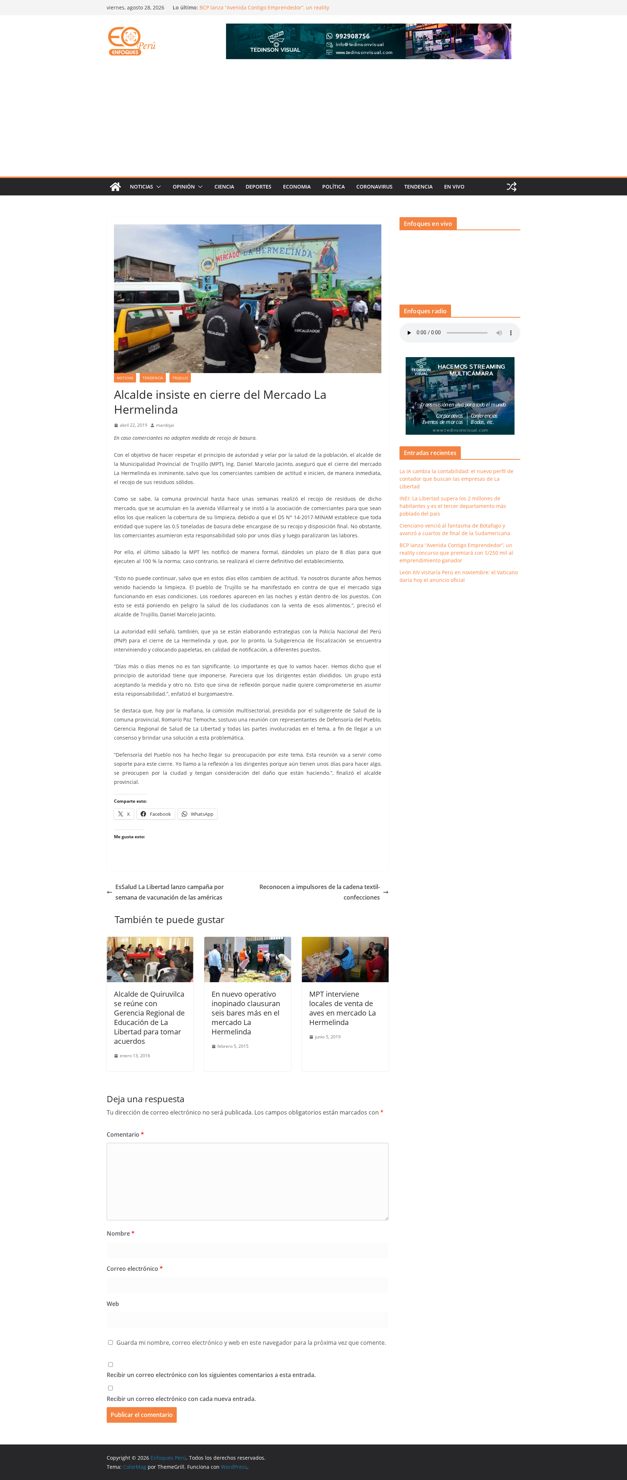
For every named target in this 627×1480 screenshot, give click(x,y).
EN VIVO (454, 186)
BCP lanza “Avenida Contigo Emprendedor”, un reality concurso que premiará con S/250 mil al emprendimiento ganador (456, 553)
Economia (297, 186)
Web (113, 1304)
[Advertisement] (313, 122)
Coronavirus (374, 186)
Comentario (125, 1134)
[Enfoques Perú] (115, 186)
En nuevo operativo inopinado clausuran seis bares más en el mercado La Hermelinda (246, 1013)
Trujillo (180, 377)
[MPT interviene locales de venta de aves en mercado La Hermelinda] (345, 942)
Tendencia (418, 186)
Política (333, 186)
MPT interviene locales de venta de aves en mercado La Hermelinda (342, 1008)
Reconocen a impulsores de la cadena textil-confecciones (319, 892)
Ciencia (224, 186)
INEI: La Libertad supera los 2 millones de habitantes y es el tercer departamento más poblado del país (452, 506)
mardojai (165, 425)
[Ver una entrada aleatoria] (511, 186)
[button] (157, 187)
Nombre (121, 1233)
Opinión (184, 186)
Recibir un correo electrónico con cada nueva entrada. (181, 1399)
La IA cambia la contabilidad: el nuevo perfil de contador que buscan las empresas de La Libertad (456, 479)
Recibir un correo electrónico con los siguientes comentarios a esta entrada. (211, 1375)
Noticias (141, 186)
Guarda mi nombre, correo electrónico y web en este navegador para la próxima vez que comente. (251, 1343)
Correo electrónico (135, 1269)
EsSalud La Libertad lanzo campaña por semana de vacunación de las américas (169, 892)
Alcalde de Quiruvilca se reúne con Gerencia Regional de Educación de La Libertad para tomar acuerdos (149, 1017)
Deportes (258, 186)
